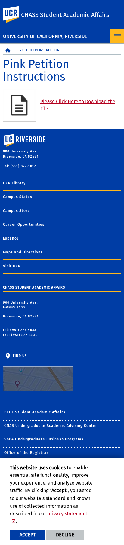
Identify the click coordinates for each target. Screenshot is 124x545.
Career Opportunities (24, 224)
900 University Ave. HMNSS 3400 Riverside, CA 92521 (21, 309)
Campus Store (16, 211)
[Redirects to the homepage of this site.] (7, 50)
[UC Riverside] (14, 14)
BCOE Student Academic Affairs (34, 412)
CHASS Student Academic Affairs (65, 14)
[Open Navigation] (117, 36)
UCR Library (14, 183)
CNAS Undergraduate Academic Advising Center (50, 426)
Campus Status (17, 197)
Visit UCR (11, 266)
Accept (28, 534)
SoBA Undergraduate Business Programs (44, 439)
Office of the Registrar (26, 453)
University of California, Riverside (45, 36)
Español (10, 238)
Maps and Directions (23, 252)
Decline (65, 534)
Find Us (19, 356)
